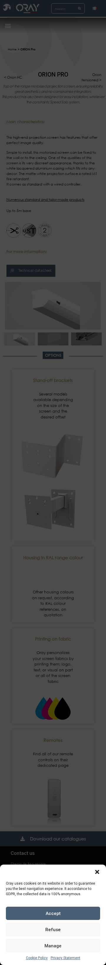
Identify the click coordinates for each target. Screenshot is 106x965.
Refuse (53, 929)
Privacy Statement (65, 958)
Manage (53, 946)
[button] (97, 872)
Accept (53, 913)
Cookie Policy (37, 958)
